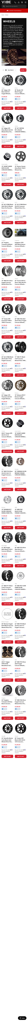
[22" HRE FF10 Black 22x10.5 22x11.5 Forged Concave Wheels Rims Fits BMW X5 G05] (20, 614)
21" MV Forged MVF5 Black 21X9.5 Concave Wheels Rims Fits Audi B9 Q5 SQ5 (7, 549)
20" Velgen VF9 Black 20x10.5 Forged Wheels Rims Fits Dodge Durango (6, 91)
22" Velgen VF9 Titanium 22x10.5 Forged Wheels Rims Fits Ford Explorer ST (7, 396)
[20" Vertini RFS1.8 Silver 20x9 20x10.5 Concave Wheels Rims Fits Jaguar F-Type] (20, 271)
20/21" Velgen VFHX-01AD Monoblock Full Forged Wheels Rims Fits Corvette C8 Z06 (7, 663)
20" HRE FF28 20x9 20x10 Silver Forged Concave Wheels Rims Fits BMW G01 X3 (20, 320)
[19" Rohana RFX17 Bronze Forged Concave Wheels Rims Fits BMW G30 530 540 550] (20, 385)
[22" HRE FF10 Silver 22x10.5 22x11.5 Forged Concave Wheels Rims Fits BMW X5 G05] (7, 461)
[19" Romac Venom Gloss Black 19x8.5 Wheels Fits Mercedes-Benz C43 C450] (20, 156)
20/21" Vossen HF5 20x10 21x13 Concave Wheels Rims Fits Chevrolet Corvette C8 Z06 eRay (7, 434)
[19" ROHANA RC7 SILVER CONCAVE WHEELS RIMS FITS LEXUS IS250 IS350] (7, 499)
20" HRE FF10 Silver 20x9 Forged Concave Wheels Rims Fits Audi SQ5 (20, 663)
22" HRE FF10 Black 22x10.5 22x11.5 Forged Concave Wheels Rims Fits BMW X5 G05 (20, 625)
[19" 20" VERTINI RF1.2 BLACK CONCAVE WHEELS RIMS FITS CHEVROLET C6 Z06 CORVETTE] (20, 118)
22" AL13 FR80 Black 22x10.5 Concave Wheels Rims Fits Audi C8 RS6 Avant (20, 206)
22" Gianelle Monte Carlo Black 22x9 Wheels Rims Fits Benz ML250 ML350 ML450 (7, 739)
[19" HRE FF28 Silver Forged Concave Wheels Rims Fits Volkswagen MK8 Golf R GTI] (20, 690)
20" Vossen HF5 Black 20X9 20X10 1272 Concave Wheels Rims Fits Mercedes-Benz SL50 (20, 739)
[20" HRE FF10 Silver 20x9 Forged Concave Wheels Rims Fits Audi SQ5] (20, 652)
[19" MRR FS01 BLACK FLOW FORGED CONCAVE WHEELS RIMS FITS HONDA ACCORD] (20, 499)
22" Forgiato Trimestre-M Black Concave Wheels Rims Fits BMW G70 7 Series (7, 244)
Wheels (6, 14)
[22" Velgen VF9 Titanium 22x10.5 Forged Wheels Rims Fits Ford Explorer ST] (7, 385)
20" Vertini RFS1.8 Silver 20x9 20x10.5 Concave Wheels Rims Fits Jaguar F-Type (20, 282)
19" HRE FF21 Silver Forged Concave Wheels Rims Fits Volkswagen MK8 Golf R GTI (7, 282)
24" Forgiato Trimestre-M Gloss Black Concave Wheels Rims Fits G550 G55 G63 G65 (7, 701)
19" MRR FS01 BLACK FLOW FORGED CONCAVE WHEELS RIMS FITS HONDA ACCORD (20, 511)
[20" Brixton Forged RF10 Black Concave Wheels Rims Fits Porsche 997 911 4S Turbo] (7, 614)
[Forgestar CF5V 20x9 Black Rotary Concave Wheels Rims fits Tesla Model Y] (20, 233)
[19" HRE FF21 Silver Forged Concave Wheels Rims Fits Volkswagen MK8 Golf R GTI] (7, 271)
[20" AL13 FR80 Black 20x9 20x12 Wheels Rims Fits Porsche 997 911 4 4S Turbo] (7, 194)
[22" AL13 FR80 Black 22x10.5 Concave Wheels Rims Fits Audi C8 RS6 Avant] (20, 194)
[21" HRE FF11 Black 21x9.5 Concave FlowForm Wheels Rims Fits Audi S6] (7, 576)
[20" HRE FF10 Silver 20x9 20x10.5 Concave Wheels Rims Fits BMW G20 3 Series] (20, 538)
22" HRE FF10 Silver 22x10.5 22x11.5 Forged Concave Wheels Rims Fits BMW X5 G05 (7, 473)
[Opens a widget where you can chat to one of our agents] (22, 1018)
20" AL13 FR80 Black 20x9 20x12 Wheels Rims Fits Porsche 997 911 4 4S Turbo (7, 206)
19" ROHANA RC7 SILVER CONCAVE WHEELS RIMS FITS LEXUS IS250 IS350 (7, 511)
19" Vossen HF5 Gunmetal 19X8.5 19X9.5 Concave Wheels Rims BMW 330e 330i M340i (7, 320)
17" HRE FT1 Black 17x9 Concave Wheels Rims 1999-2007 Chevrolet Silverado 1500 (20, 358)
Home (3, 14)
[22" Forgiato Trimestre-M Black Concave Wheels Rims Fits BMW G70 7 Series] (7, 233)
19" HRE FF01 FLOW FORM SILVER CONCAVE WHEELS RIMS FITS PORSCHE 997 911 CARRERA (20, 587)
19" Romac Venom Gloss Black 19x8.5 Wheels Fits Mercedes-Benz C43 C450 (20, 168)
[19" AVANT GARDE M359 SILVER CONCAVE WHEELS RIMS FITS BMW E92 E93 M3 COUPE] (7, 156)
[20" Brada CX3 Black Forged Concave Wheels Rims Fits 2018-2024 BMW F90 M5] (20, 80)
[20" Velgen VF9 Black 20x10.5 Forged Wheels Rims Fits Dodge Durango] (7, 80)
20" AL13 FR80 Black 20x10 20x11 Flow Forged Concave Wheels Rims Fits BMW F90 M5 (7, 358)
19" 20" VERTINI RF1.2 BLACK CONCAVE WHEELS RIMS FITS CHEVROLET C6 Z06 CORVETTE (20, 129)
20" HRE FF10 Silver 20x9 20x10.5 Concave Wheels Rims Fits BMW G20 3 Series (20, 549)
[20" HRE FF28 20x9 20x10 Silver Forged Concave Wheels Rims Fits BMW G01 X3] (20, 309)
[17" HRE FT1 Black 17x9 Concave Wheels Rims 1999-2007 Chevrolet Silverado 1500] (20, 347)
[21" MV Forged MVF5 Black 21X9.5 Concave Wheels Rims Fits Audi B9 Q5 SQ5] (7, 538)
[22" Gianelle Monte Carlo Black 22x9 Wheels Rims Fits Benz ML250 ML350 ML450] (7, 728)
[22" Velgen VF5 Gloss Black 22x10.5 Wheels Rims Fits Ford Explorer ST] (7, 118)
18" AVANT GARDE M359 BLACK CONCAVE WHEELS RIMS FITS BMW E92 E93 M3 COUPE (20, 434)
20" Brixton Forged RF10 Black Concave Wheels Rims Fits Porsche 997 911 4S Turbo (7, 625)
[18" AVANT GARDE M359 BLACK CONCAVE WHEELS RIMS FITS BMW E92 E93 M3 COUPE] (20, 423)
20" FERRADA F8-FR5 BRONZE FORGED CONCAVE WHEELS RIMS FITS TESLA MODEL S (20, 473)
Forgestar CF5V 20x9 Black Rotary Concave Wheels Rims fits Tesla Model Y (20, 244)
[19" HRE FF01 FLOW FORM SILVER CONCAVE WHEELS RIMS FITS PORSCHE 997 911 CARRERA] (20, 576)
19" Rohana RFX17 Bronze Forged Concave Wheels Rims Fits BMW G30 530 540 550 (20, 396)
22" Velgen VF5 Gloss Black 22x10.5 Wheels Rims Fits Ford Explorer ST (7, 129)
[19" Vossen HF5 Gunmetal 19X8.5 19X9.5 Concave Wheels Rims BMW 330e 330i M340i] (7, 309)
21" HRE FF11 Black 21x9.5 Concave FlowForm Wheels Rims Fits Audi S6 (7, 587)
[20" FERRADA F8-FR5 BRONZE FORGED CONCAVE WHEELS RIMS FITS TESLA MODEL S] (20, 461)
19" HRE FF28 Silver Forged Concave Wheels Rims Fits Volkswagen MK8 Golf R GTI (20, 701)
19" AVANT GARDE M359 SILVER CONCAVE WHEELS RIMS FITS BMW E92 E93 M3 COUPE (7, 168)
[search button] (3, 6)
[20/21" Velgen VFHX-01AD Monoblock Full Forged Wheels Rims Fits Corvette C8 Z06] (7, 652)
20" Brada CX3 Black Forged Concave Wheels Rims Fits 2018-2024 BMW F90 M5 (20, 91)
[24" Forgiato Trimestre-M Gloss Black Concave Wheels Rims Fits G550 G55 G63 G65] (7, 690)
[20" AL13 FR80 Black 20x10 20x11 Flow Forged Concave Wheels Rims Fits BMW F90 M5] (7, 347)
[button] (22, 2)
